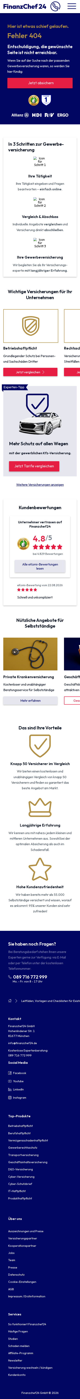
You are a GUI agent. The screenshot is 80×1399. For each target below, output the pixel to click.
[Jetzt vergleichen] (30, 325)
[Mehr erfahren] (30, 654)
